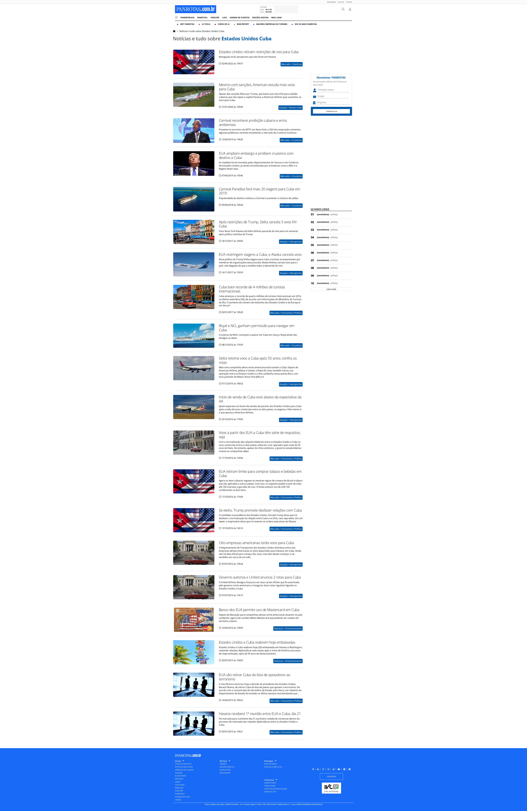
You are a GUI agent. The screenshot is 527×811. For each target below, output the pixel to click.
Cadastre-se (331, 111)
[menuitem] (330, 2)
